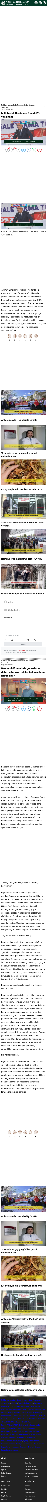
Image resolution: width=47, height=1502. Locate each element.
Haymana (4, 1409)
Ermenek (4, 1443)
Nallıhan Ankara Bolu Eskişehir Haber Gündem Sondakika (18, 106)
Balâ (24, 1403)
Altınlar (3, 1492)
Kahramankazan (15, 1409)
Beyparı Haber (30, 1434)
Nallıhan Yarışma (31, 1473)
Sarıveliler (40, 1443)
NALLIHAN (14, 1415)
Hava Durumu (30, 1496)
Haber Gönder (6, 1473)
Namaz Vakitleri (30, 1492)
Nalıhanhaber (6, 1437)
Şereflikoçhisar (38, 1412)
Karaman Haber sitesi (14, 1428)
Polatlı (16, 1412)
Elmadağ (17, 1406)
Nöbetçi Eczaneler (31, 1476)
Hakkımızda (5, 1466)
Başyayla (4, 1447)
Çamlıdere (37, 1403)
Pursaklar (22, 1412)
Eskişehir (20, 1400)
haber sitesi (28, 1400)
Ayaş (20, 1403)
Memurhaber (21, 1437)
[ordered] (18, 639)
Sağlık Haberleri (7, 109)
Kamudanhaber (6, 1440)
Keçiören (30, 1409)
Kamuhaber (31, 1437)
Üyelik (3, 1469)
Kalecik (24, 1409)
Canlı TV (28, 1463)
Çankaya (4, 1406)
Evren (32, 1406)
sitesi (3, 1403)
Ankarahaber (37, 1400)
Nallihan (21, 1425)
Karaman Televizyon (27, 1447)
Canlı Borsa (5, 1485)
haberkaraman (34, 1440)
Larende (36, 1431)
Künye (3, 1463)
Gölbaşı (37, 1406)
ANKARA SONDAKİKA (37, 1418)
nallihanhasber (30, 1425)
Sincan (29, 1412)
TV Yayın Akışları (31, 1466)
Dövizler (4, 1489)
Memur (14, 1437)
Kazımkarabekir (30, 1443)
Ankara (10, 1400)
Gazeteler (28, 1489)
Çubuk (10, 1406)
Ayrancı (22, 1443)
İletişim (3, 1476)
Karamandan (5, 1431)
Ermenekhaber (13, 1443)
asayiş (20, 1440)
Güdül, (43, 1406)
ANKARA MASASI (8, 1422)
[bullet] (22, 639)
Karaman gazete (12, 1450)
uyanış (25, 1440)
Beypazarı (29, 1403)
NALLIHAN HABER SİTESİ (28, 1415)
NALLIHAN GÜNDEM (23, 1422)
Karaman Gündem (30, 1428)
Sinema (27, 1485)
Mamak (4, 1412)
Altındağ (14, 1403)
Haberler (14, 1431)
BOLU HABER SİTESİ (20, 1418)
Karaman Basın (13, 1447)
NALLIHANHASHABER (9, 1425)
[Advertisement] (23, 30)
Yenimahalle (5, 1415)
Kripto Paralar (6, 1496)
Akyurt (7, 1403)
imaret (15, 1440)
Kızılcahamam (40, 1409)
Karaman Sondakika (25, 1431)
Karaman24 (5, 1434)
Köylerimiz (28, 1499)
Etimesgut (25, 1406)
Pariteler (4, 1499)
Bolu (14, 1400)
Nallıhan (4, 1400)
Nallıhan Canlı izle (31, 1469)
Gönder (23, 644)
